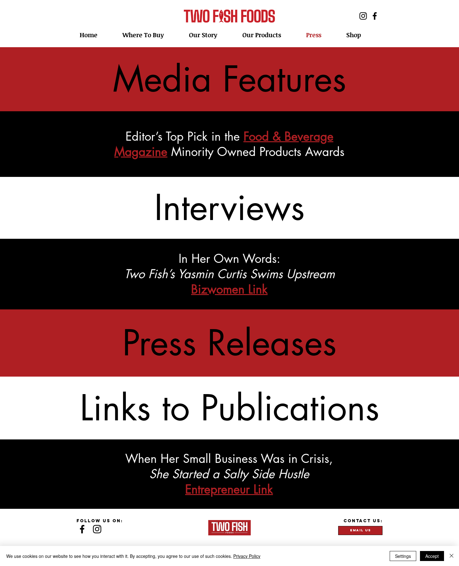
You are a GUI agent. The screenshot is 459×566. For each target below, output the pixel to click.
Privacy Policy (246, 556)
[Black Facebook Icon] (82, 529)
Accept (432, 556)
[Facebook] (375, 16)
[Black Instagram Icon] (97, 529)
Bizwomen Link (229, 289)
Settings (403, 556)
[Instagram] (363, 16)
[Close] (451, 556)
